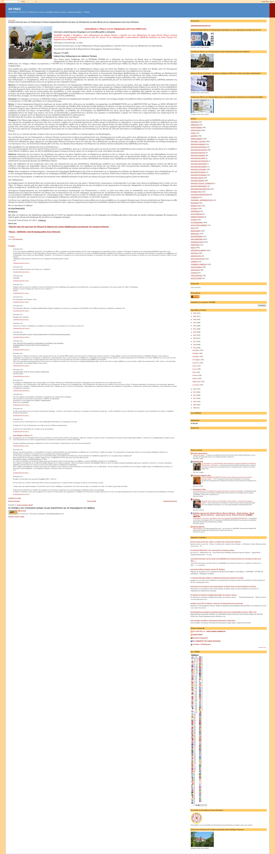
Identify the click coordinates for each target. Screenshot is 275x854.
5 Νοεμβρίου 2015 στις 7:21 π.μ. (21, 293)
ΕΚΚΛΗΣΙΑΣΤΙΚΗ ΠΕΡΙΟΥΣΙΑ (200, 189)
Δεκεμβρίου (196, 350)
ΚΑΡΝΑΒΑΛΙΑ (195, 211)
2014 (194, 389)
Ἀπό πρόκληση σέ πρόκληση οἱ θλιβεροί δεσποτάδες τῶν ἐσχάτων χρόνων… (213, 595)
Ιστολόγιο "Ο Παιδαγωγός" (202, 644)
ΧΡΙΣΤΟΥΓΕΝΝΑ (196, 278)
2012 (194, 395)
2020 (194, 332)
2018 (194, 338)
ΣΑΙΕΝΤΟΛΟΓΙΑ (196, 256)
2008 (194, 408)
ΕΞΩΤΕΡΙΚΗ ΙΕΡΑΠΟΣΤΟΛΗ (200, 194)
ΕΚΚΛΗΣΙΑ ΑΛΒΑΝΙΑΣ (198, 144)
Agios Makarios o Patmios (21, 435)
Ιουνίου (194, 369)
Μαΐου (194, 372)
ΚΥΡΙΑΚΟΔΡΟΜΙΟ (197, 222)
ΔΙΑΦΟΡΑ (194, 136)
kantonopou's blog (199, 489)
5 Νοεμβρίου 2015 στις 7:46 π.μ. (21, 301)
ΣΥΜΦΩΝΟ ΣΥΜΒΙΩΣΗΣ (199, 264)
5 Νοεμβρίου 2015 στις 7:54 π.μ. (21, 310)
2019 (194, 335)
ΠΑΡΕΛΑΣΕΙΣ (195, 245)
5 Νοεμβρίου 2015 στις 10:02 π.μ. (21, 328)
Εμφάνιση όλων (262, 647)
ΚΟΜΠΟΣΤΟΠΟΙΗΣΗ (197, 217)
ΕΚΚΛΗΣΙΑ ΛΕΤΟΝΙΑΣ (198, 158)
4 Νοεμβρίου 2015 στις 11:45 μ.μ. (21, 271)
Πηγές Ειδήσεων (198, 528)
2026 (194, 313)
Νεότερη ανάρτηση (14, 501)
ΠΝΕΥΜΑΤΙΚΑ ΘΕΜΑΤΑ (198, 250)
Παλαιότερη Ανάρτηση (170, 501)
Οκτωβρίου (196, 356)
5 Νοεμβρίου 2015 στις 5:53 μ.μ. (21, 431)
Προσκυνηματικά (198, 527)
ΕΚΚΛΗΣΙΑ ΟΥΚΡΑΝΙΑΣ (198, 169)
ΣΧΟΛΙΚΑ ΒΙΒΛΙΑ (196, 267)
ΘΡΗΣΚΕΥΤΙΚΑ (196, 206)
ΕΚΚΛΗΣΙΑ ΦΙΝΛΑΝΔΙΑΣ (199, 186)
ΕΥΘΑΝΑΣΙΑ (195, 197)
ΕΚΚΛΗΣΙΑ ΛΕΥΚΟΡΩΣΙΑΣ (199, 161)
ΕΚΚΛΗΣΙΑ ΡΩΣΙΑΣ (197, 178)
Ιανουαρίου (196, 385)
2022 (194, 326)
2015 (194, 348)
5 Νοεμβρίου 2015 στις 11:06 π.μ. (21, 365)
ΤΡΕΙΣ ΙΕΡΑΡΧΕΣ (196, 275)
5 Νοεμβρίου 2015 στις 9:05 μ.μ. (21, 472)
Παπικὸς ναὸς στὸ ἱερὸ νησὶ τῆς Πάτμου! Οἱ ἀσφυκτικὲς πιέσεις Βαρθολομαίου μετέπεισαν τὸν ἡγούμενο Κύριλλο (59, 226)
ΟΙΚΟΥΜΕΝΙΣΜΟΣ (18, 239)
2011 (194, 398)
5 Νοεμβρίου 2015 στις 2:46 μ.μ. (21, 415)
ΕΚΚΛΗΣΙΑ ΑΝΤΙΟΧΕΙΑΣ (199, 147)
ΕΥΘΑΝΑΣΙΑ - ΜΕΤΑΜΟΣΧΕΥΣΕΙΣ (202, 200)
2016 (194, 344)
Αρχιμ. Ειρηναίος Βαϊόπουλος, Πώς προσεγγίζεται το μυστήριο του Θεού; (212, 550)
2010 (194, 401)
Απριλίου (195, 375)
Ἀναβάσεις (196, 499)
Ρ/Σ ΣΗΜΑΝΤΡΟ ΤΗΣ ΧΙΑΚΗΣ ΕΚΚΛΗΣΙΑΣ (207, 641)
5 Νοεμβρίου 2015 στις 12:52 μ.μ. (21, 404)
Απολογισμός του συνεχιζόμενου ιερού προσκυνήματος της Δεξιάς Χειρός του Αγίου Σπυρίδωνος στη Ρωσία (222, 586)
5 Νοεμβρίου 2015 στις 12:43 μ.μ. (21, 390)
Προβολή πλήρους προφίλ (16, 516)
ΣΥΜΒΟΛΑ (194, 261)
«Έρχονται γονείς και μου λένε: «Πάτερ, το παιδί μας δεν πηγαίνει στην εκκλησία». (215, 541)
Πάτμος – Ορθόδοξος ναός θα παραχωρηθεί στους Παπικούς (34, 232)
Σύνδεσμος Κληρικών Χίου (202, 475)
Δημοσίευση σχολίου (14, 498)
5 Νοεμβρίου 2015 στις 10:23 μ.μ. (21, 494)
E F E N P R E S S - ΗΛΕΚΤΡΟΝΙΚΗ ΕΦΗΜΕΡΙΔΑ (209, 631)
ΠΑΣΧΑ (193, 247)
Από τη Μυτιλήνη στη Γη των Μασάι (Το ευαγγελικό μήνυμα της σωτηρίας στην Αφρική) (218, 491)
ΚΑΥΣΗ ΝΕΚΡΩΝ (196, 214)
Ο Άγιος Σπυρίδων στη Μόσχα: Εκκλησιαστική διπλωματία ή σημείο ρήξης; (212, 620)
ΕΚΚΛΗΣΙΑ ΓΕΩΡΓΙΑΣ (198, 153)
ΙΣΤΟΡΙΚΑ (194, 208)
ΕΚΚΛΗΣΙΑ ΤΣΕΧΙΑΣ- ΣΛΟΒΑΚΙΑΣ (202, 183)
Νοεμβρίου (195, 353)
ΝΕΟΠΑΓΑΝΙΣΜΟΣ (197, 236)
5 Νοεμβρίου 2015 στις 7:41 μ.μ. (21, 445)
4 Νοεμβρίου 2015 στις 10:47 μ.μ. (21, 263)
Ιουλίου (194, 366)
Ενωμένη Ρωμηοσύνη (200, 638)
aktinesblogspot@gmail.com (201, 25)
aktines (23, 510)
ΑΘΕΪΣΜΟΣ (194, 122)
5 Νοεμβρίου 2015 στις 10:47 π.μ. (21, 349)
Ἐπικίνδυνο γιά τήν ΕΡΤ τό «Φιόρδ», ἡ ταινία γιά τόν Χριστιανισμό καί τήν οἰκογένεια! (216, 603)
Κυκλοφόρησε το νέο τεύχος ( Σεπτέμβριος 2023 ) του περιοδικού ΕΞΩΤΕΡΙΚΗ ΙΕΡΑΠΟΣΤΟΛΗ (220, 518)
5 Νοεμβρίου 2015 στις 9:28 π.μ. (21, 319)
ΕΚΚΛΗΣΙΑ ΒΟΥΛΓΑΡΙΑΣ (199, 150)
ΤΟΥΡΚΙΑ (194, 273)
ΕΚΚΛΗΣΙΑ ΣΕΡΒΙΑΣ (197, 180)
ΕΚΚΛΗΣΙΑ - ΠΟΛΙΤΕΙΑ (198, 141)
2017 (194, 341)
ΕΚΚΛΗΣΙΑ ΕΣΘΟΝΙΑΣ (198, 155)
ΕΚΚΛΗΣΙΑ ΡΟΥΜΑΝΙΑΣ (199, 175)
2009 (194, 405)
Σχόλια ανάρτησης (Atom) (25, 505)
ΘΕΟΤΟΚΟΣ (195, 203)
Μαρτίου (195, 378)
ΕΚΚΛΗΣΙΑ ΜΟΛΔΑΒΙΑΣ (199, 166)
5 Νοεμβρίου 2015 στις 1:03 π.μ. (21, 280)
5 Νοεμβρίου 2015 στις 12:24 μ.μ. (21, 376)
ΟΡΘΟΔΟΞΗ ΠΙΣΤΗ (197, 242)
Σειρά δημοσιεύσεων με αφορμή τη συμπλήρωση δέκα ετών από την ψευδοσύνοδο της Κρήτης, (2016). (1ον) (223, 612)
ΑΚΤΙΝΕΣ (14, 9)
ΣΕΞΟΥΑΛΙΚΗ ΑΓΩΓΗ (198, 259)
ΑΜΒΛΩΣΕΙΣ (195, 125)
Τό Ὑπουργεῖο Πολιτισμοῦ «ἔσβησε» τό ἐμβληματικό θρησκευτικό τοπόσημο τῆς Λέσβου (216, 578)
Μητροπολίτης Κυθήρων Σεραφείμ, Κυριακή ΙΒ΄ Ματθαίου (207, 569)
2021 (194, 329)
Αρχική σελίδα (91, 501)
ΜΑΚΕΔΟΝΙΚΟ (195, 231)
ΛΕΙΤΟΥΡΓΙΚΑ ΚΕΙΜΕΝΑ (199, 225)
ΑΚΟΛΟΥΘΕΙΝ (197, 635)
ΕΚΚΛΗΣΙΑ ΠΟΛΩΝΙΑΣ (198, 172)
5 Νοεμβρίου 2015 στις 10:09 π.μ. (21, 337)
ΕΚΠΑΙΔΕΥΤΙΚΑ (196, 192)
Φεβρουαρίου (196, 381)
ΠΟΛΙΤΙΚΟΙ (194, 253)
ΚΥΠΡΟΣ (194, 220)
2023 (194, 322)
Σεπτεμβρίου (196, 360)
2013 (194, 392)
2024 (194, 319)
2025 (194, 316)
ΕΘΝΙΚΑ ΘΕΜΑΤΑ (196, 139)
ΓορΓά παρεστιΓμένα (200, 453)
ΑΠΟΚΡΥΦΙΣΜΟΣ (196, 127)
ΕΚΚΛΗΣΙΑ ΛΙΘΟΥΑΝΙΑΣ (199, 164)
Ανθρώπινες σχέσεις (199, 455)
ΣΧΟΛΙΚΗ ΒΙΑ (195, 270)
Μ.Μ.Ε (193, 228)
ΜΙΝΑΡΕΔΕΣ (195, 234)
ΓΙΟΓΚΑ (193, 133)
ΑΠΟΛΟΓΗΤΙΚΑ (196, 130)
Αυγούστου (196, 363)
